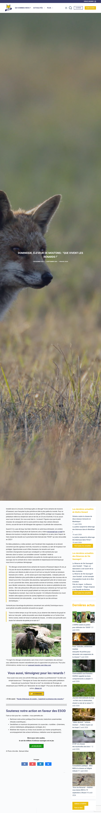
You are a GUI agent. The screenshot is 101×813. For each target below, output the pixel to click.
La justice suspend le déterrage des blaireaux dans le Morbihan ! (83, 529)
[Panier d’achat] (66, 8)
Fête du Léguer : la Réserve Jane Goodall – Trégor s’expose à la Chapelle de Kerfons (83, 586)
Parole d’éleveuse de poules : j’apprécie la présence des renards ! (40, 699)
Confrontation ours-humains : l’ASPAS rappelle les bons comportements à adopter (82, 676)
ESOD (66, 261)
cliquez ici (38, 688)
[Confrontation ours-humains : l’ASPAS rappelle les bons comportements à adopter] (83, 666)
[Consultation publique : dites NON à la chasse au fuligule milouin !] (83, 758)
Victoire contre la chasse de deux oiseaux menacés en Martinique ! (82, 519)
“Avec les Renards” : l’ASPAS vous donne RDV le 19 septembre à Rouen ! (82, 790)
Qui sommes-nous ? (23, 8)
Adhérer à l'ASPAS (80, 804)
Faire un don (90, 8)
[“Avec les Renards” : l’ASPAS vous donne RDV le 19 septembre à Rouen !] (83, 780)
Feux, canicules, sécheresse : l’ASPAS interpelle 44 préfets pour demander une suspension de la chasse (82, 652)
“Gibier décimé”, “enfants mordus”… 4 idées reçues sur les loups (82, 724)
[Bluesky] (48, 764)
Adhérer (78, 8)
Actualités (38, 8)
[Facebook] (24, 764)
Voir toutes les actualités (82, 546)
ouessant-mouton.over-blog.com (39, 665)
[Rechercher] (70, 7)
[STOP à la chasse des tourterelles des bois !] (83, 736)
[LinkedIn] (40, 764)
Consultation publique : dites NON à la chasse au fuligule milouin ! (82, 768)
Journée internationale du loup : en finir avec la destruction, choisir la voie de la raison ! (83, 700)
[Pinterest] (32, 764)
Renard (61, 261)
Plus (49, 8)
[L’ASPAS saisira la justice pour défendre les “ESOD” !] (83, 617)
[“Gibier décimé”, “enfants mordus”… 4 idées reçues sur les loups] (83, 714)
